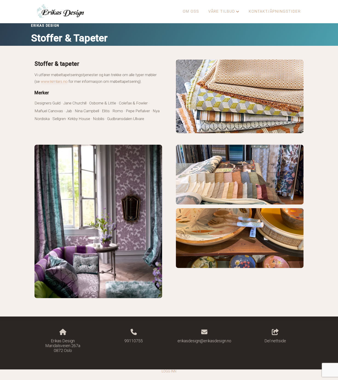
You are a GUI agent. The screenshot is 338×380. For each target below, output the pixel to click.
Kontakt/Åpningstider (275, 11)
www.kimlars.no (54, 81)
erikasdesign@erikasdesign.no (204, 340)
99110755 (133, 340)
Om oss (191, 11)
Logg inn (169, 371)
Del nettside (275, 340)
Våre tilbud (224, 12)
